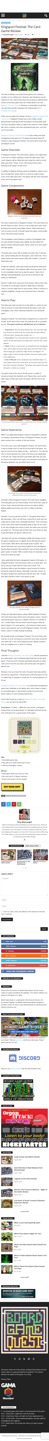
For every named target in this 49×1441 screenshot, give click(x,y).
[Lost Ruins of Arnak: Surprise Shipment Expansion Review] (7, 1203)
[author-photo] (24, 814)
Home (2, 20)
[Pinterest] (14, 804)
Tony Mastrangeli (8, 34)
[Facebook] (3, 804)
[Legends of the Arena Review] (40, 854)
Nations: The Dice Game (10, 105)
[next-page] (26, 868)
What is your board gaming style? (27, 1223)
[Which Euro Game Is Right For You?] (7, 1237)
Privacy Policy (6, 1379)
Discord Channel (15, 1068)
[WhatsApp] (19, 804)
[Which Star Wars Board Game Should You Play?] (7, 1247)
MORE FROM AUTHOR (32, 846)
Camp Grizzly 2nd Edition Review (6, 862)
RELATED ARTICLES (16, 846)
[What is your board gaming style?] (7, 1226)
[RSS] (24, 1359)
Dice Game (9, 796)
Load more (24, 1211)
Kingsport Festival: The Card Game (14, 135)
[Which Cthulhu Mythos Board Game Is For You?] (7, 1258)
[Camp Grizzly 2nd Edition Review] (8, 854)
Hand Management (19, 796)
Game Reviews (10, 20)
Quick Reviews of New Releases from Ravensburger (23, 863)
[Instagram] (20, 1359)
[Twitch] (29, 1359)
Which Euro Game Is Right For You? (27, 1234)
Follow (43, 946)
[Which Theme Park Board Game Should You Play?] (7, 1269)
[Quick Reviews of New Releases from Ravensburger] (24, 854)
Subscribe (43, 965)
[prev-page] (23, 868)
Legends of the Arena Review (39, 862)
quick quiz (19, 1040)
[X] (8, 804)
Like (45, 941)
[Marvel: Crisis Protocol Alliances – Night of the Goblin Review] (7, 1193)
